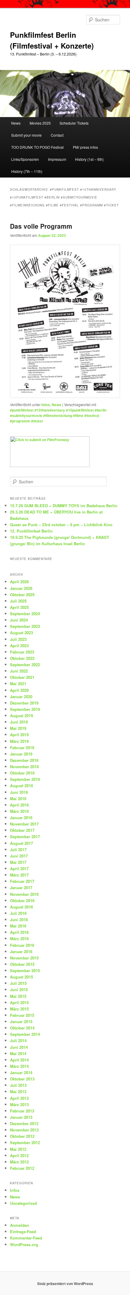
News (16, 123)
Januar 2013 (21, 1117)
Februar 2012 (22, 1168)
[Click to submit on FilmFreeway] (49, 465)
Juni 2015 (19, 989)
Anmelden (19, 1225)
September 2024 (25, 613)
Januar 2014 (21, 1072)
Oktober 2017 (22, 830)
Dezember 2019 (24, 703)
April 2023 (19, 645)
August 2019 (21, 715)
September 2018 (25, 779)
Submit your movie (26, 135)
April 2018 (19, 805)
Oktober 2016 (22, 900)
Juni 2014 (19, 1047)
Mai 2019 (18, 728)
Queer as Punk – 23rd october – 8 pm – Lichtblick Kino (61, 524)
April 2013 (19, 1098)
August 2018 (21, 785)
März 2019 (19, 741)
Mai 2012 (18, 1149)
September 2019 (25, 709)
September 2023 (25, 626)
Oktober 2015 (22, 964)
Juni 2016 (19, 919)
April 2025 (19, 607)
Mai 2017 (18, 862)
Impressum (57, 159)
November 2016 (24, 894)
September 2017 (25, 836)
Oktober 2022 (22, 658)
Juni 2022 (19, 671)
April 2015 (19, 1002)
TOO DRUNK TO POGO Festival (37, 147)
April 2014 (19, 1060)
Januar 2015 (21, 1021)
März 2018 (19, 811)
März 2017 (19, 875)
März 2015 (19, 1009)
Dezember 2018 (24, 760)
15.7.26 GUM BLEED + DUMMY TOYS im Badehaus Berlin (63, 505)
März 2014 (19, 1066)
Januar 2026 (21, 588)
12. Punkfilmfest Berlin (31, 531)
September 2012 (25, 1142)
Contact (57, 135)
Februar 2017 (22, 881)
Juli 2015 (18, 983)
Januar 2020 (21, 696)
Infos (45, 404)
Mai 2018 (18, 798)
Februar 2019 (22, 747)
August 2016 (21, 907)
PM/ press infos (85, 147)
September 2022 (25, 664)
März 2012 (19, 1162)
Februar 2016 (22, 945)
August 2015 (21, 977)
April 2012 (19, 1155)
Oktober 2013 (22, 1079)
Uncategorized (23, 1203)
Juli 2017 (18, 849)
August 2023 (21, 632)
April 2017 (19, 868)
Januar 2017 (21, 887)
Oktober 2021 (22, 677)
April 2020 (19, 690)
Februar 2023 (22, 652)
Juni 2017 (19, 856)
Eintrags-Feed (23, 1231)
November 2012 (24, 1130)
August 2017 (21, 843)
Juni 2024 (19, 620)
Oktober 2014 (22, 1028)
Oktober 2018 (22, 773)
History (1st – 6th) (89, 159)
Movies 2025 (40, 123)
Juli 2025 (18, 601)
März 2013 (19, 1104)
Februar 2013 (22, 1111)
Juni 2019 (19, 722)
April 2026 (19, 581)
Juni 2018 (19, 792)
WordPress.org (24, 1244)
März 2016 (19, 938)
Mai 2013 (18, 1091)
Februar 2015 (22, 1015)
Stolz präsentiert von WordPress (65, 1283)
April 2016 (19, 932)
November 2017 (24, 824)
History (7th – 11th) (26, 171)
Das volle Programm (41, 226)
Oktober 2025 (22, 594)
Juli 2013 (18, 1085)
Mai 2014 (18, 1053)
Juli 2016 (18, 913)
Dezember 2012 (24, 1123)
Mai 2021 (18, 683)
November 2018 (24, 766)
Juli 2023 (18, 639)
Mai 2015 (18, 996)
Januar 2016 (21, 951)
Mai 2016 (18, 926)
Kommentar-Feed (26, 1238)
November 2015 (24, 958)
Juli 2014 (18, 1040)
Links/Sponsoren (25, 159)
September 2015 (25, 970)
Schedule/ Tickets (74, 123)
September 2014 (25, 1034)
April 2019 (19, 734)
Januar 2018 (21, 817)
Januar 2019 (21, 754)
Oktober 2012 (22, 1136)
